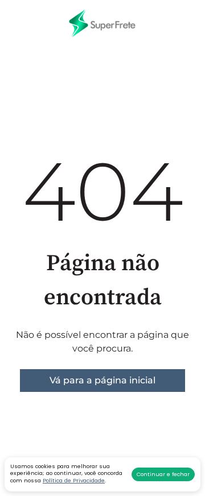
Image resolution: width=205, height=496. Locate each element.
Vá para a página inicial (102, 380)
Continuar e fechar (163, 474)
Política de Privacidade (74, 480)
